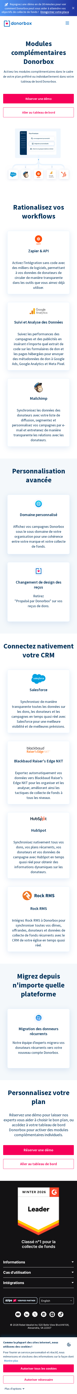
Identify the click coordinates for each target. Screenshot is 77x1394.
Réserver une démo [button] (38, 99)
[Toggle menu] (67, 24)
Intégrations (13, 1283)
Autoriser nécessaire (38, 1379)
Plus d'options (13, 1388)
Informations (14, 1262)
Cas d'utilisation (17, 1272)
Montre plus (11, 1360)
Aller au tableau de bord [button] (38, 112)
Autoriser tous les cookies (39, 1368)
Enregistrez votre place (54, 12)
